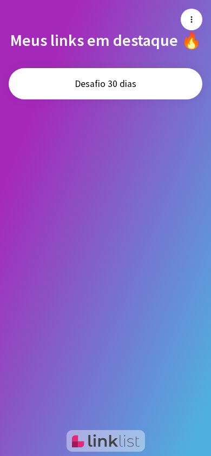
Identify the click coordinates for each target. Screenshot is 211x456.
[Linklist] (106, 440)
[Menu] (191, 19)
